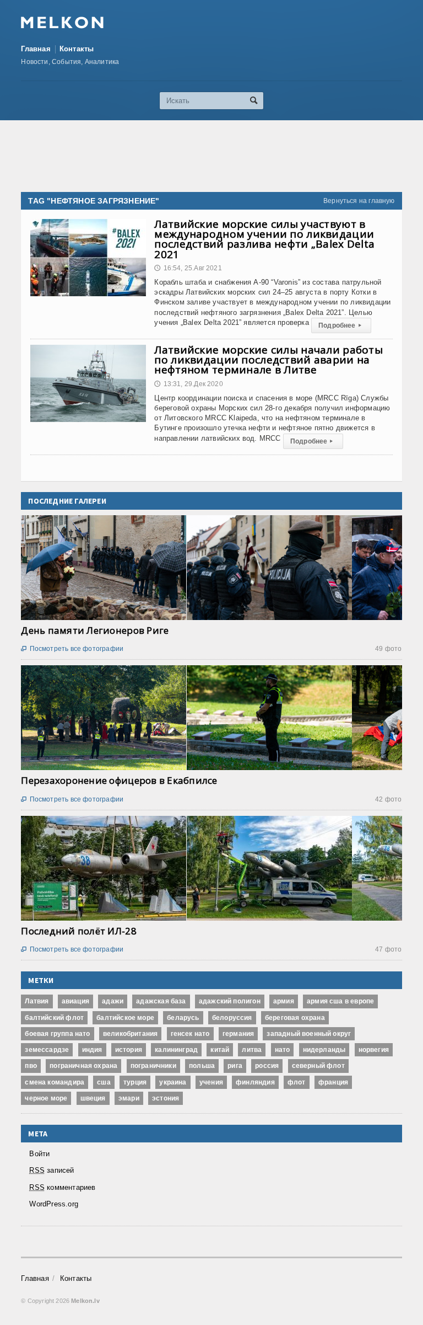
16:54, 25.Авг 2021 (187, 268)
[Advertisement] (221, 156)
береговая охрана (295, 1018)
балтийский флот (54, 1018)
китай (219, 1050)
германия (238, 1034)
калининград (176, 1050)
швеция (93, 1098)
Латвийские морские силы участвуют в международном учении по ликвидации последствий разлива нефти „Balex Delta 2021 (264, 239)
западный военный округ (309, 1034)
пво (31, 1066)
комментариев (62, 1187)
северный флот (318, 1066)
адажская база (161, 1001)
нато (282, 1050)
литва (252, 1050)
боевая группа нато (57, 1034)
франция (333, 1082)
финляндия (255, 1082)
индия (92, 1050)
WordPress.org (53, 1204)
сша (104, 1082)
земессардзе (47, 1050)
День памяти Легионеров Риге (95, 630)
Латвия (36, 1001)
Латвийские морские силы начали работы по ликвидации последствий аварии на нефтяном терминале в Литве (268, 360)
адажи (112, 1001)
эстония (165, 1098)
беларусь (183, 1018)
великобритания (130, 1034)
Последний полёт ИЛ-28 (78, 931)
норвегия (374, 1050)
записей (51, 1170)
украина (172, 1082)
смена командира (54, 1082)
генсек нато (190, 1034)
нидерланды (324, 1050)
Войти (39, 1154)
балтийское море (125, 1018)
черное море (46, 1098)
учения (211, 1082)
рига (234, 1066)
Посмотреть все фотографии (72, 649)
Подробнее (339, 325)
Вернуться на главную (359, 201)
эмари (128, 1098)
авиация (75, 1001)
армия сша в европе (340, 1001)
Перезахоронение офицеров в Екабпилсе (119, 780)
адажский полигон (230, 1001)
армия (283, 1001)
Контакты (76, 49)
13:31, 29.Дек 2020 (188, 384)
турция (135, 1082)
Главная (35, 49)
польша (202, 1066)
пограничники (153, 1066)
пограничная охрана (83, 1066)
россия (267, 1066)
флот (297, 1082)
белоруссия (232, 1018)
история (128, 1050)
